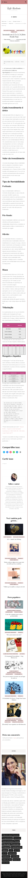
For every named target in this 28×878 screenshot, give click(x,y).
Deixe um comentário (14, 40)
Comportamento (14, 671)
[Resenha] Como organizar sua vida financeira (14, 724)
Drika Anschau (7, 39)
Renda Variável (5, 862)
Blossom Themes (7, 876)
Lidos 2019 (4, 853)
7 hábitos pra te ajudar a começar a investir (14, 587)
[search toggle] (25, 2)
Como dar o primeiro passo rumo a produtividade (14, 615)
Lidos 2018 (16, 850)
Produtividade (18, 612)
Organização (9, 612)
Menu (5, 2)
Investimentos (20, 30)
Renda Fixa (16, 859)
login (15, 738)
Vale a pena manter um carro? (14, 635)
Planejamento (18, 674)
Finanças (20, 558)
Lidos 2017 (11, 850)
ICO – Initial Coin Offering (14, 539)
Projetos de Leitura (6, 859)
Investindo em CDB (7, 431)
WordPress (21, 876)
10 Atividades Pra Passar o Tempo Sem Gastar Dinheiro (14, 699)
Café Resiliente (14, 8)
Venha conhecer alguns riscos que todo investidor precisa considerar (14, 563)
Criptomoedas (17, 838)
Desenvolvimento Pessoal (14, 610)
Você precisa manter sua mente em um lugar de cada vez (14, 677)
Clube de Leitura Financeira (11, 653)
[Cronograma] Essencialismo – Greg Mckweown (14, 657)
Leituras (22, 653)
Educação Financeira (9, 30)
